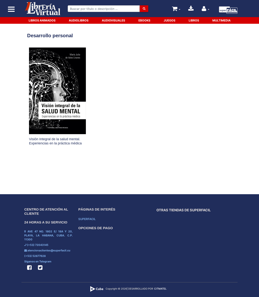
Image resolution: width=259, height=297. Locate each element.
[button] (205, 9)
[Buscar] (144, 8)
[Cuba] (97, 288)
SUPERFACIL (87, 219)
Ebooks (144, 20)
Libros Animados (42, 20)
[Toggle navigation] (11, 9)
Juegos (169, 20)
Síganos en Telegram (37, 261)
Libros (194, 20)
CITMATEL (160, 288)
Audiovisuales (113, 20)
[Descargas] (191, 9)
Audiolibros (79, 20)
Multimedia (221, 20)
